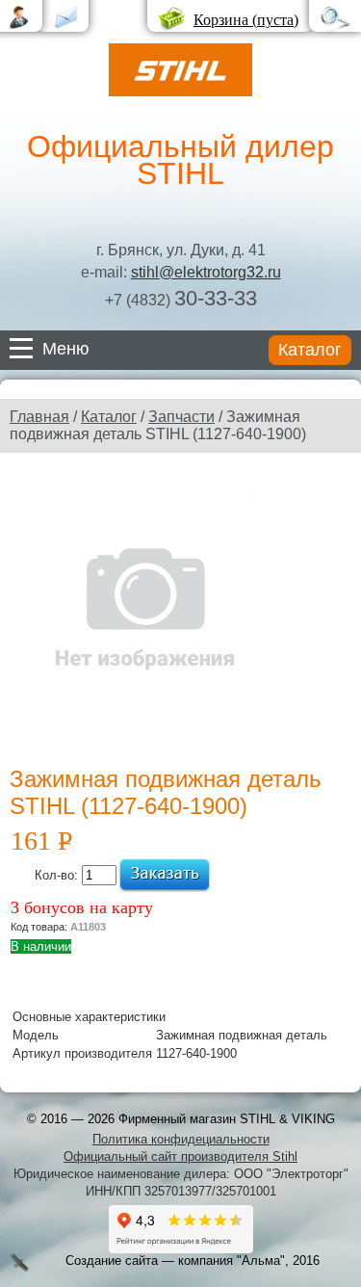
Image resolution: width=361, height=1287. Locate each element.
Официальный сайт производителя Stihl (180, 1156)
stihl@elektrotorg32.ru (206, 272)
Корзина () (245, 20)
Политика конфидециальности (181, 1139)
